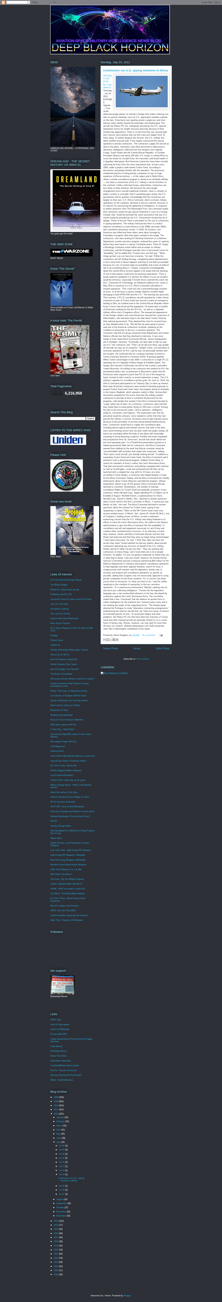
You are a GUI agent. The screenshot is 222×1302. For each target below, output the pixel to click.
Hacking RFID (57, 751)
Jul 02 (62, 1145)
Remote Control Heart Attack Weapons (68, 864)
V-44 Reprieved (57, 746)
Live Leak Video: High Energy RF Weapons (70, 850)
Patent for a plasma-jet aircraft (64, 589)
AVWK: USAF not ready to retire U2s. (68, 888)
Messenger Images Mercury (63, 741)
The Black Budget (58, 585)
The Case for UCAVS (60, 613)
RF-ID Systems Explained (62, 802)
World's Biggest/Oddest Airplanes (66, 770)
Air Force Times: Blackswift (63, 765)
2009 (56, 1101)
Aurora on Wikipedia (59, 1029)
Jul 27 (62, 1194)
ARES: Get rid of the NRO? (63, 910)
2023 (56, 1262)
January (60, 1117)
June (59, 1138)
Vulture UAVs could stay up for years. (68, 780)
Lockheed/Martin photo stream (64, 1065)
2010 (56, 1105)
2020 (56, 1249)
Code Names (56, 1046)
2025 (56, 1270)
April (58, 1129)
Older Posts (162, 648)
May (58, 1134)
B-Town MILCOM (58, 1034)
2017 (56, 1237)
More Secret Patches (60, 623)
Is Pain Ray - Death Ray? (62, 729)
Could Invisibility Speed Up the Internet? (69, 915)
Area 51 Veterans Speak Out (63, 659)
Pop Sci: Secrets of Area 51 (63, 1070)
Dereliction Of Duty (59, 710)
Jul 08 (62, 1154)
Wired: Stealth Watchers (61, 1080)
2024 (56, 1266)
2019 (56, 1245)
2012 (56, 1114)
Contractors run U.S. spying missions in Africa (135, 70)
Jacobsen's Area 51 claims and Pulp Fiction (70, 599)
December (61, 1216)
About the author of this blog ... (65, 792)
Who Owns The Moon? (61, 874)
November (61, 1211)
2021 (56, 1254)
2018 (56, 1241)
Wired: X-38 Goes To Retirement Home (68, 691)
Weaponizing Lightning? (61, 715)
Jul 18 (62, 1170)
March (59, 1125)
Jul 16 (62, 1162)
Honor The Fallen (58, 1056)
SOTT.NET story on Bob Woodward (67, 806)
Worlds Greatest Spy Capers (63, 664)
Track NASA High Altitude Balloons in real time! (72, 756)
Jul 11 (62, 1158)
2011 (56, 1109)
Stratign (54, 635)
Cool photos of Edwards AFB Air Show (68, 695)
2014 (56, 1225)
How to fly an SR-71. (60, 654)
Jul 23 (62, 1174)
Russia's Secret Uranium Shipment (66, 719)
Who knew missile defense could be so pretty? (72, 679)
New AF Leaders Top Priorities (64, 906)
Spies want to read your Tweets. (65, 705)
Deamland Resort (58, 1051)
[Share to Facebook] (114, 639)
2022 (56, 1258)
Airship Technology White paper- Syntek (69, 650)
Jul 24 (62, 1186)
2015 (56, 1229)
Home (136, 648)
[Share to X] (110, 639)
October (60, 1207)
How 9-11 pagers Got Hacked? (64, 669)
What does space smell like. (63, 724)
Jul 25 (62, 1190)
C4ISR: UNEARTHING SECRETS (66, 884)
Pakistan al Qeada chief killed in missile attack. (72, 811)
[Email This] (104, 639)
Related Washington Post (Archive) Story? (70, 816)
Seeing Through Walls (60, 826)
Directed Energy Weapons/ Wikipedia (67, 860)
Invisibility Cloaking (59, 609)
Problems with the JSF (61, 594)
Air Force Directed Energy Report (66, 580)
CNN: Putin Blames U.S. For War (66, 869)
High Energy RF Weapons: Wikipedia (67, 855)
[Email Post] (161, 635)
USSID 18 (55, 645)
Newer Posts (110, 648)
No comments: (149, 635)
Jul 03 (62, 1149)
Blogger (127, 1295)
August (60, 1199)
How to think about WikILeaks (64, 618)
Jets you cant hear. (59, 604)
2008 (56, 1097)
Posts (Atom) (143, 659)
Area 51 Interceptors (60, 1024)
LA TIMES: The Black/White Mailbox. (68, 893)
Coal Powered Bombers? (62, 775)
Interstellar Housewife (60, 1061)
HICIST (53, 821)
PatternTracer (56, 640)
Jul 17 (62, 1166)
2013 (56, 1221)
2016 (56, 1233)
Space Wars (56, 838)
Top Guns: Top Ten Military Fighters (67, 879)
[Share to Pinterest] (117, 639)
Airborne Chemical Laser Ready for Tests (69, 797)
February (60, 1121)
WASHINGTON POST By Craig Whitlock (107, 81)
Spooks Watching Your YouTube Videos (69, 700)
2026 (56, 1274)
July (58, 1142)
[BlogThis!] (107, 639)
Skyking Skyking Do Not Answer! (66, 1075)
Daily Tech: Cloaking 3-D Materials (66, 920)
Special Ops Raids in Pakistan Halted (68, 761)
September (61, 1203)
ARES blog (55, 1019)
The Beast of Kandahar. (61, 674)
